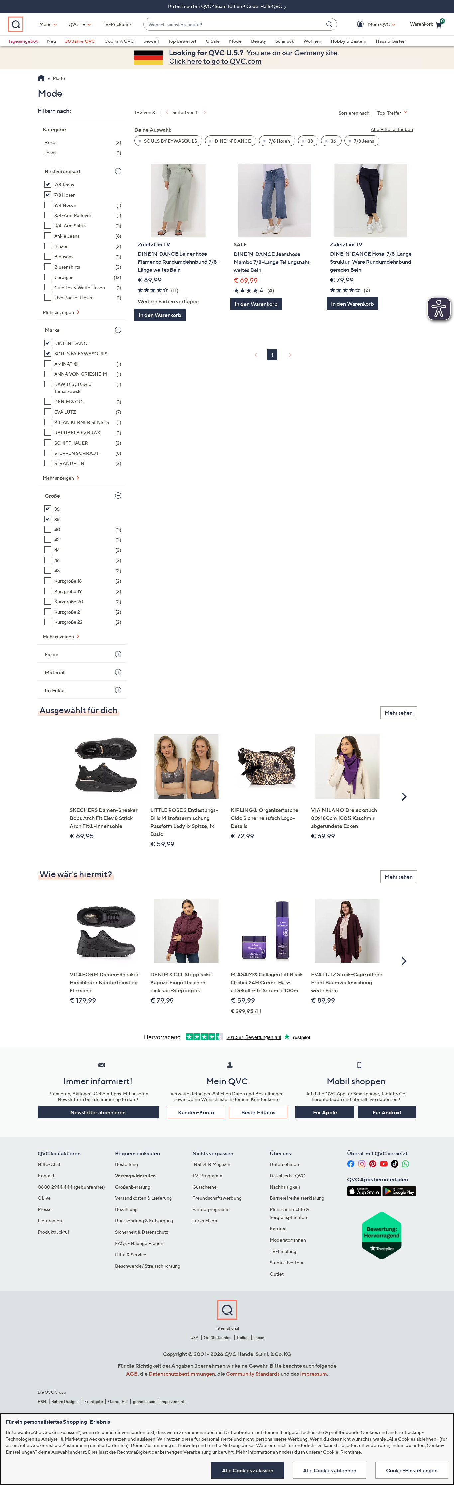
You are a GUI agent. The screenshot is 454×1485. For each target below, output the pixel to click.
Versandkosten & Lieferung (143, 1198)
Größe (52, 495)
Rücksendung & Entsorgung (144, 1220)
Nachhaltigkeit (285, 1187)
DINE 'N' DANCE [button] (232, 141)
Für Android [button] (387, 1112)
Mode (235, 41)
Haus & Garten (391, 41)
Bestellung (126, 1164)
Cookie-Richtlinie (342, 1452)
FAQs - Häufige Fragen (139, 1243)
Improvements (173, 1401)
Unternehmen (284, 1164)
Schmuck (284, 41)
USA (194, 1337)
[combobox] (233, 24)
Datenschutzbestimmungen (182, 1373)
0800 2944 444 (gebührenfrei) (71, 1187)
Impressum (313, 1373)
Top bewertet (182, 41)
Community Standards (253, 1373)
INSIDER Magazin (211, 1164)
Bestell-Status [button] (258, 1112)
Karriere (278, 1228)
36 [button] (333, 141)
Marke (52, 330)
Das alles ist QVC (287, 1175)
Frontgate (93, 1401)
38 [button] (310, 141)
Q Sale (213, 41)
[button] (369, 24)
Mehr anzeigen (59, 312)
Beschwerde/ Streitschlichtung (147, 1266)
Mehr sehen (399, 712)
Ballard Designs (65, 1401)
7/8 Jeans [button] (363, 141)
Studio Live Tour (287, 1262)
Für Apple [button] (325, 1112)
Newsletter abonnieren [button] (98, 1112)
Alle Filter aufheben (392, 129)
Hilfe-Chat (49, 1164)
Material (54, 672)
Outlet (277, 1274)
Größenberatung (132, 1187)
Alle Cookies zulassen (247, 1470)
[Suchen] (330, 24)
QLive (44, 1198)
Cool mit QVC (119, 41)
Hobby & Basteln (348, 41)
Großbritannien (218, 1337)
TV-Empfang (283, 1251)
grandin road (144, 1401)
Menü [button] (45, 24)
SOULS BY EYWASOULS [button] (170, 141)
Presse (45, 1209)
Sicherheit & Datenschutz (141, 1232)
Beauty (258, 41)
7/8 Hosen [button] (279, 141)
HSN (42, 1401)
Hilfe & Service (130, 1254)
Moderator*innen (288, 1240)
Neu (51, 41)
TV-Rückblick (117, 24)
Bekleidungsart (63, 171)
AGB (132, 1373)
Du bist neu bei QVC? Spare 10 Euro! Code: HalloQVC (225, 6)
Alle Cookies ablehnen (329, 1470)
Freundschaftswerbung (217, 1198)
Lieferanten (50, 1220)
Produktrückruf (53, 1232)
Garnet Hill (118, 1401)
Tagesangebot (23, 41)
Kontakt (46, 1175)
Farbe (51, 654)
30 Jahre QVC (80, 41)
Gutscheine (204, 1187)
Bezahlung (126, 1209)
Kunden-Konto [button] (196, 1112)
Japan (259, 1337)
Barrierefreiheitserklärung (297, 1198)
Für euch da (204, 1220)
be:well (151, 41)
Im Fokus (55, 690)
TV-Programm (207, 1175)
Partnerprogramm (211, 1209)
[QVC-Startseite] (41, 79)
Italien (243, 1337)
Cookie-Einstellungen (412, 1470)
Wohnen (312, 41)
